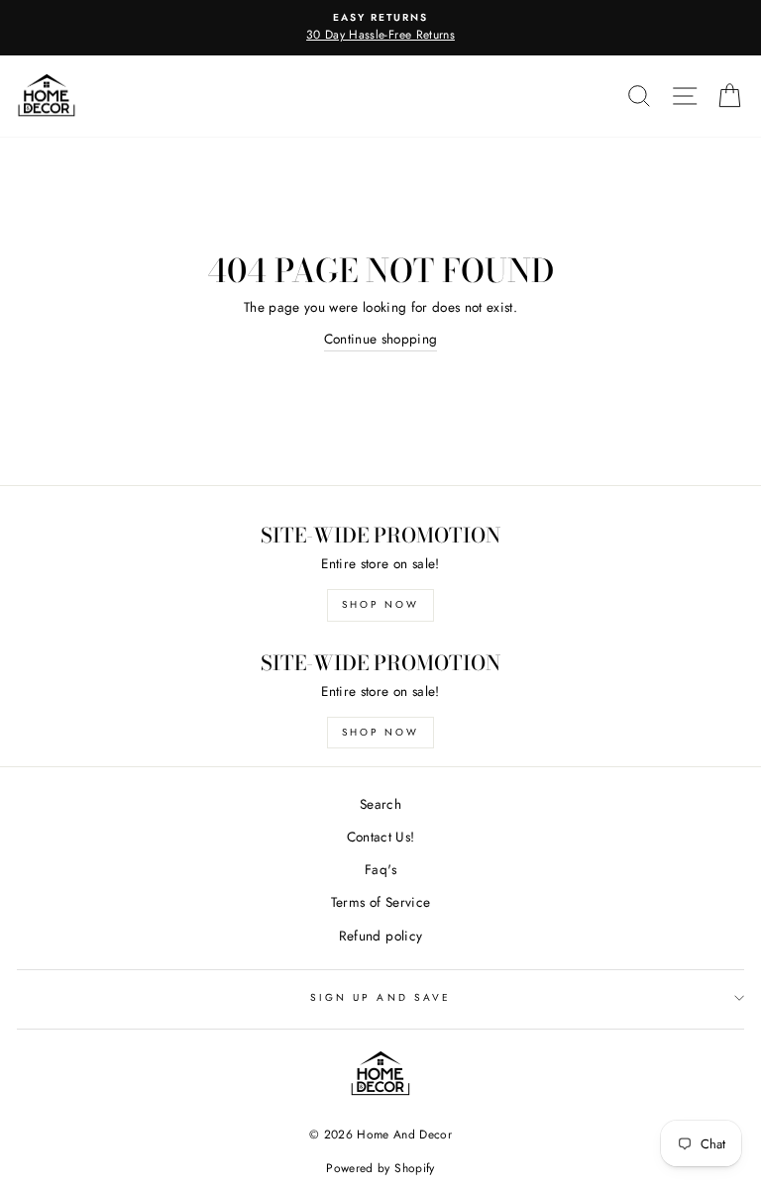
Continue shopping (381, 338)
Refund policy (380, 935)
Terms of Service (380, 902)
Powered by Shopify (380, 1168)
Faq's (380, 869)
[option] (380, 28)
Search (380, 804)
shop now (380, 604)
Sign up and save (380, 997)
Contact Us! (381, 836)
